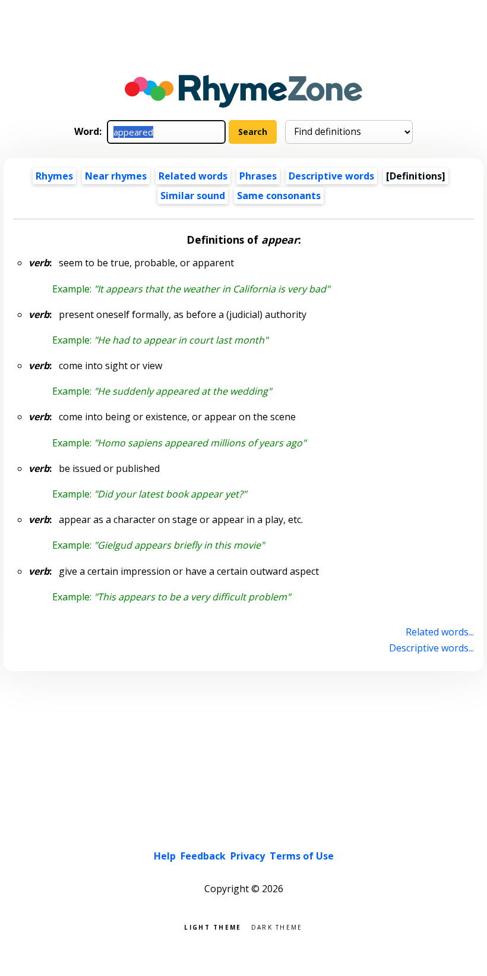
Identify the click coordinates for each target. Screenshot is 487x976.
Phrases (258, 175)
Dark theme (277, 926)
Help (165, 855)
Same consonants (279, 195)
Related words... (439, 631)
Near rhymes (116, 175)
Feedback (203, 855)
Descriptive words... (431, 647)
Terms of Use (302, 855)
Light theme (212, 926)
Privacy (247, 855)
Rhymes (54, 175)
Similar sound (192, 195)
